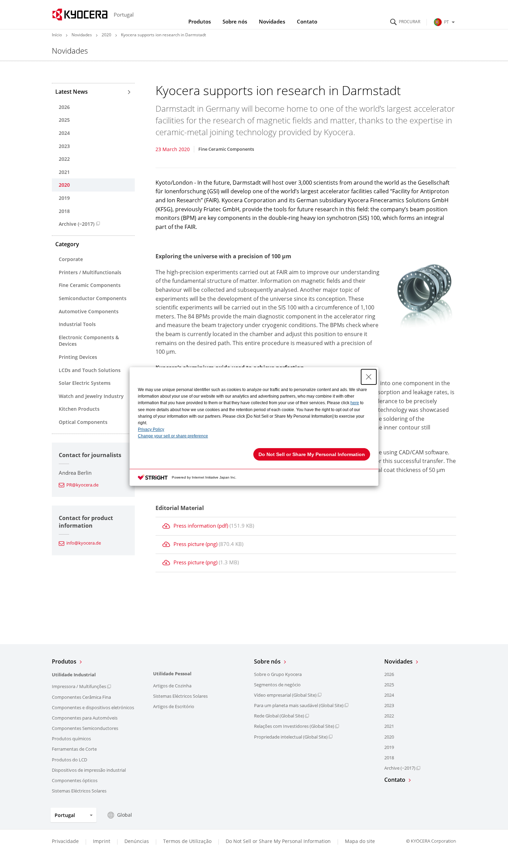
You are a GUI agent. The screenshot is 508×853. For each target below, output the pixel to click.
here (354, 402)
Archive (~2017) (76, 224)
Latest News (71, 91)
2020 (106, 35)
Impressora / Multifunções (79, 686)
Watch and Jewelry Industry (91, 396)
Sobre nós (235, 21)
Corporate (71, 259)
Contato (307, 21)
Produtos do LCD (69, 760)
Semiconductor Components (92, 298)
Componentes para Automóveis (84, 718)
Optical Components (83, 422)
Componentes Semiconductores (85, 728)
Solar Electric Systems (85, 383)
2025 (64, 120)
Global (124, 815)
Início (57, 35)
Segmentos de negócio (277, 685)
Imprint (101, 841)
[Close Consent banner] (368, 376)
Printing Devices (78, 357)
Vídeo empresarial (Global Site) (285, 695)
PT (446, 22)
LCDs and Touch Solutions (90, 370)
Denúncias (136, 841)
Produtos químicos (71, 738)
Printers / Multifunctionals (90, 272)
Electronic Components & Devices (89, 340)
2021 (64, 172)
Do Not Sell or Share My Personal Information (278, 841)
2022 (64, 159)
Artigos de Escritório (173, 706)
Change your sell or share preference (173, 436)
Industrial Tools (77, 324)
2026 (64, 107)
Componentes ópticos (74, 780)
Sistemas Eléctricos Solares (79, 791)
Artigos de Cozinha (172, 686)
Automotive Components (89, 311)
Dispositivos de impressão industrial (89, 770)
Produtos (199, 21)
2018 (64, 211)
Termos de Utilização (187, 841)
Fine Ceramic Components (90, 285)
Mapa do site (360, 841)
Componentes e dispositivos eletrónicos (93, 707)
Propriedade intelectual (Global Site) (291, 737)
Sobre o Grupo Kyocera (278, 674)
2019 (64, 198)
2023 (64, 146)
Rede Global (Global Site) (279, 716)
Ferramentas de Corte (74, 749)
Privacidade (65, 841)
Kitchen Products (79, 409)
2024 (64, 133)
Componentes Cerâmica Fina (81, 697)
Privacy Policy (151, 429)
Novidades (272, 21)
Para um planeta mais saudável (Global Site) (299, 705)
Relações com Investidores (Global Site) (294, 726)
